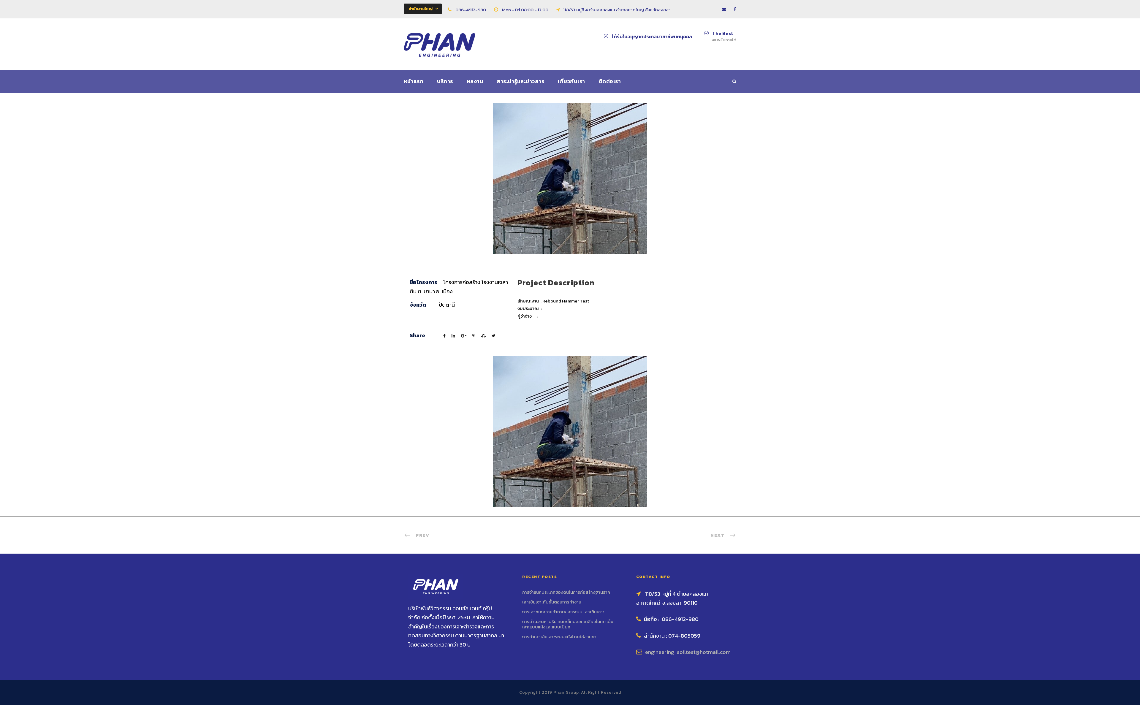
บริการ (445, 81)
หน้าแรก (413, 81)
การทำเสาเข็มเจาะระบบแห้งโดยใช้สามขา (559, 636)
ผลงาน (475, 81)
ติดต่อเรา (610, 81)
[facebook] (735, 9)
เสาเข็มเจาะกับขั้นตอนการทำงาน (551, 601)
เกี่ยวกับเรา (571, 81)
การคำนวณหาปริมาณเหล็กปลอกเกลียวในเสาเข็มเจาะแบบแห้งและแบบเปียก (567, 624)
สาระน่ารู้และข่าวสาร (520, 81)
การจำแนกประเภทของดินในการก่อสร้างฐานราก (566, 592)
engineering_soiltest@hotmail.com (688, 652)
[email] (724, 9)
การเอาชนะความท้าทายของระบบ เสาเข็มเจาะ (563, 611)
